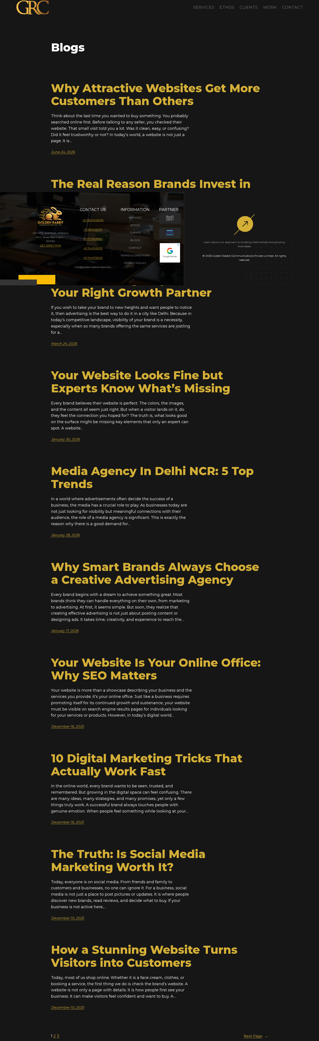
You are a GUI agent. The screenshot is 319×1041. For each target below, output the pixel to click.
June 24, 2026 (63, 152)
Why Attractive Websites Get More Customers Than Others (155, 95)
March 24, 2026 (64, 344)
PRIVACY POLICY (135, 263)
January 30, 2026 (65, 439)
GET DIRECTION (50, 245)
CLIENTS (135, 232)
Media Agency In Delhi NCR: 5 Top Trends (152, 478)
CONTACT (135, 247)
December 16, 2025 (67, 726)
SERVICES (135, 217)
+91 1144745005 (92, 248)
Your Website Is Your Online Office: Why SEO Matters (156, 669)
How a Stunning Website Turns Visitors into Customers (144, 956)
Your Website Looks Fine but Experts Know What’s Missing (140, 382)
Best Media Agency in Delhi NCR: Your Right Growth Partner (149, 286)
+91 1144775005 (92, 257)
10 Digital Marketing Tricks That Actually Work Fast (146, 765)
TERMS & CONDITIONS (135, 255)
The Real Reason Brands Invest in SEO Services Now (151, 191)
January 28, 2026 (65, 535)
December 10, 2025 (67, 918)
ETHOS (135, 225)
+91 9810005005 (92, 220)
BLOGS (135, 240)
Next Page (256, 1036)
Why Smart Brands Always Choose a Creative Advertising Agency (155, 574)
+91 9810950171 (93, 229)
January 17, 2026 (65, 631)
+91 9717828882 (93, 238)
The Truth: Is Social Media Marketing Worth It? (128, 861)
